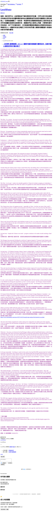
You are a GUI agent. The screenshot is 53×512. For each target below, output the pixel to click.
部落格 (4, 37)
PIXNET (16, 494)
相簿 (4, 35)
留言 (14, 446)
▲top (2, 454)
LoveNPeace (6, 9)
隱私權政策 (34, 494)
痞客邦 (11, 446)
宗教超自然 (11, 450)
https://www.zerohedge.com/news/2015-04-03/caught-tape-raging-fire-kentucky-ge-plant (22, 317)
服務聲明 (38, 494)
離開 (7, 509)
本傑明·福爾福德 (12, 451)
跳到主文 (3, 13)
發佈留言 (2, 464)
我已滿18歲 (3, 509)
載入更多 (2, 456)
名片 (4, 38)
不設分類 (11, 32)
